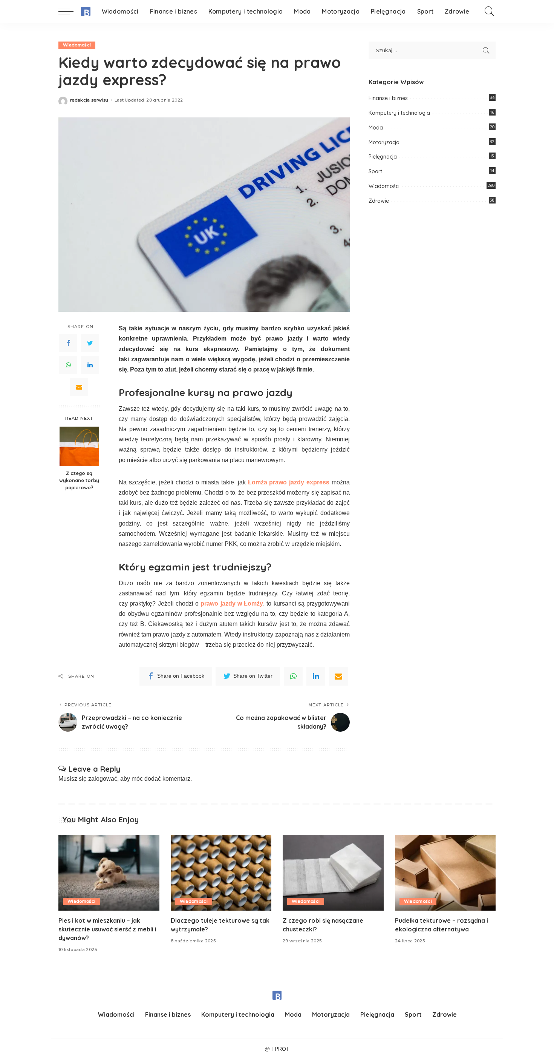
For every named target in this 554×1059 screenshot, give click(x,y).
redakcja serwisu (89, 100)
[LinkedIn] (90, 365)
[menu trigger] (69, 11)
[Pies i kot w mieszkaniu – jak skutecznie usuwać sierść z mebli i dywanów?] (108, 873)
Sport (375, 171)
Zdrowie (379, 200)
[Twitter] (90, 343)
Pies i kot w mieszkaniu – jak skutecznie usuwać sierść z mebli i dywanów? (107, 929)
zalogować (102, 778)
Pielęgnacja (383, 156)
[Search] (490, 11)
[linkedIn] (315, 676)
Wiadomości (77, 45)
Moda (376, 127)
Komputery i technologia (399, 112)
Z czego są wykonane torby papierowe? (79, 480)
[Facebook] (68, 343)
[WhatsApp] (68, 365)
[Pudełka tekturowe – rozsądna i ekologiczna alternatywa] (445, 873)
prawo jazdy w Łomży (231, 603)
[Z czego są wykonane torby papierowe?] (79, 446)
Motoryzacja (384, 142)
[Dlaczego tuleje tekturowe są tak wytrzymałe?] (221, 873)
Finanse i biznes (388, 98)
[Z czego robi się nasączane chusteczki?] (333, 873)
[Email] (79, 387)
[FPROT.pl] (85, 11)
